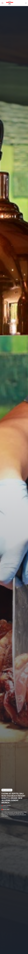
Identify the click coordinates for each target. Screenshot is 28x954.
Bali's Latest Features (7, 790)
